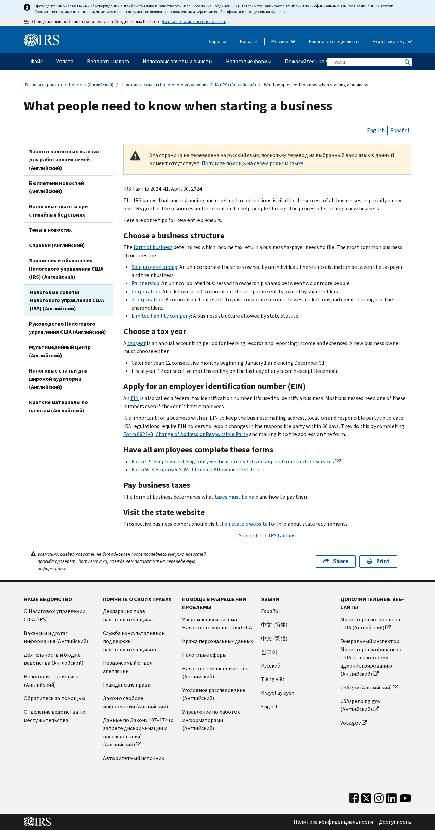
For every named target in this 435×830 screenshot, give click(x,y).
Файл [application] (37, 61)
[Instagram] (379, 797)
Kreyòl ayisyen (277, 692)
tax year (136, 343)
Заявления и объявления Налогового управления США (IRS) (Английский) (66, 268)
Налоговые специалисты (334, 41)
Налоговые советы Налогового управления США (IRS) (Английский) (188, 85)
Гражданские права (126, 684)
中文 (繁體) (274, 638)
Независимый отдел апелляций (127, 667)
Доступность (395, 821)
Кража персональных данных (217, 641)
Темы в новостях (50, 230)
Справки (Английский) (57, 245)
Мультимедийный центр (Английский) (60, 351)
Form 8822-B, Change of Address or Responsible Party (185, 434)
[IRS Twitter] (366, 797)
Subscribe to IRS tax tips (267, 535)
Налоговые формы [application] (248, 61)
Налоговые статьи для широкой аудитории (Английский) (58, 379)
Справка (217, 41)
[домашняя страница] (41, 37)
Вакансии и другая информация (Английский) (56, 637)
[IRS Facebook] (354, 797)
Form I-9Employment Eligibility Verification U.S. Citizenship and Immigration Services (233, 461)
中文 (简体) (274, 624)
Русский (280, 41)
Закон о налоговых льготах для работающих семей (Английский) (64, 159)
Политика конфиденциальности (333, 821)
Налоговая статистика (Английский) (51, 680)
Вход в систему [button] (389, 41)
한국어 (269, 652)
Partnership (145, 283)
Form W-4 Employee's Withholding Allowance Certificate (198, 469)
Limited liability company (161, 315)
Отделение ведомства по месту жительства (54, 716)
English (376, 130)
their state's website (243, 524)
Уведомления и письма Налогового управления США (217, 623)
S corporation (147, 299)
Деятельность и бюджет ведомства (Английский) (54, 659)
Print (383, 561)
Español (400, 130)
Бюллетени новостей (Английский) (56, 187)
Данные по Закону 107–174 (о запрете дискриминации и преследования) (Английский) (138, 732)
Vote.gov (350, 722)
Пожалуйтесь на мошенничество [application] (325, 61)
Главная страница (43, 85)
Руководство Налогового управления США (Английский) (67, 327)
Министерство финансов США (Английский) (371, 623)
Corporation (146, 291)
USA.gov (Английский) (366, 687)
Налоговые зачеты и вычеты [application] (177, 61)
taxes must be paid (236, 496)
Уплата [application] (64, 61)
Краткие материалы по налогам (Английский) (58, 406)
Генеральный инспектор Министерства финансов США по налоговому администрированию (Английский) (370, 657)
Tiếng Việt (273, 679)
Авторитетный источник (133, 758)
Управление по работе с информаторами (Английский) (211, 720)
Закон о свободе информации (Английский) (135, 702)
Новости (249, 41)
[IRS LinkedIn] (391, 797)
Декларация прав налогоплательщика (128, 615)
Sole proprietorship (154, 267)
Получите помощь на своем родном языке (252, 163)
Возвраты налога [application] (108, 61)
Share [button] (340, 561)
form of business (153, 247)
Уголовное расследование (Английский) (213, 694)
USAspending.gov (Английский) (360, 705)
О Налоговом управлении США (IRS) (54, 615)
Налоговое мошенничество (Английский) (215, 672)
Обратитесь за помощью (54, 698)
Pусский (270, 665)
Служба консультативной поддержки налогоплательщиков (134, 641)
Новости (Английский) (91, 85)
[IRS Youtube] (405, 797)
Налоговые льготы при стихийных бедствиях (58, 210)
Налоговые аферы (204, 654)
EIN (134, 398)
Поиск (406, 62)
